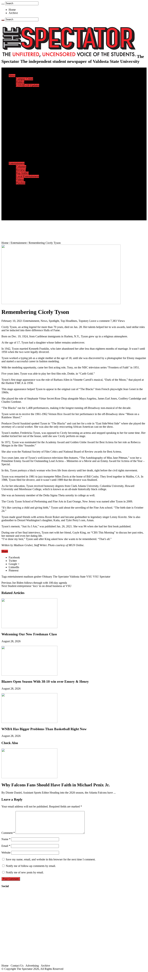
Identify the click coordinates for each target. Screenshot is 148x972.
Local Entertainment (27, 176)
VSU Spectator (101, 576)
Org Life (21, 117)
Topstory (84, 320)
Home (12, 9)
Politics (20, 82)
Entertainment (17, 163)
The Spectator (61, 576)
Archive (13, 12)
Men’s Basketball (26, 140)
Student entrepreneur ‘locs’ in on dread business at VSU (36, 585)
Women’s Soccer (25, 150)
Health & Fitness (25, 127)
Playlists (20, 182)
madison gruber (32, 576)
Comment (8, 832)
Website (5, 852)
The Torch (15, 195)
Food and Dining (25, 114)
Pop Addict (22, 173)
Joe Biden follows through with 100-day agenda (34, 582)
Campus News (24, 111)
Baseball (21, 137)
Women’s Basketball (27, 143)
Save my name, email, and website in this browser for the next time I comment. (50, 859)
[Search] (2, 4)
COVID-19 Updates (27, 85)
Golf (18, 156)
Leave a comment (99, 320)
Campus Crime (24, 78)
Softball (20, 147)
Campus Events (25, 108)
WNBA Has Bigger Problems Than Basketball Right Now (44, 729)
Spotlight (54, 320)
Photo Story (22, 192)
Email (5, 845)
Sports (12, 124)
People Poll (22, 95)
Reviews (21, 169)
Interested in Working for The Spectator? (39, 215)
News (12, 75)
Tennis (19, 160)
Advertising (32, 965)
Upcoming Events (19, 199)
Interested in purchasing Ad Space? (36, 218)
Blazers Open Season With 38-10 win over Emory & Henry (45, 681)
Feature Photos (24, 189)
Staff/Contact (16, 202)
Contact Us (22, 205)
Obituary (47, 576)
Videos (20, 179)
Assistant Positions (26, 212)
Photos (12, 186)
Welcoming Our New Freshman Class (29, 634)
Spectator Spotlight (27, 121)
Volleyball (21, 153)
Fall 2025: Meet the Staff (30, 208)
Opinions (14, 88)
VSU (89, 576)
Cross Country (24, 130)
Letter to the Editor (26, 101)
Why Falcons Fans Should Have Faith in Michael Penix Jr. (55, 785)
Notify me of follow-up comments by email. (31, 865)
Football (20, 134)
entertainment (15, 576)
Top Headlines (68, 320)
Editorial (21, 91)
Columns (21, 98)
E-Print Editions (18, 72)
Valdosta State (77, 576)
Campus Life (16, 104)
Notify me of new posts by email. (25, 872)
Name (5, 839)
